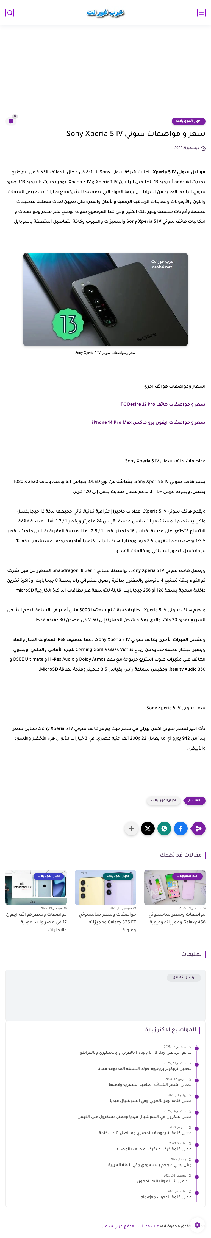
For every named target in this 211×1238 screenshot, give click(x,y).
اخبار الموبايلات (188, 121)
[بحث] (9, 13)
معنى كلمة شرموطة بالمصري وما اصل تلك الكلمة (145, 1133)
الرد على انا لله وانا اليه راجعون (164, 1182)
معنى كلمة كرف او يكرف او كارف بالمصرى (153, 1149)
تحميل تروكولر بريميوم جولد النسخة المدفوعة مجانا (144, 1069)
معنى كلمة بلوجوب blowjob (166, 1197)
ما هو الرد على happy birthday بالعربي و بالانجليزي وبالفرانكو (135, 1053)
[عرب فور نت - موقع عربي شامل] (105, 12)
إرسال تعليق (184, 978)
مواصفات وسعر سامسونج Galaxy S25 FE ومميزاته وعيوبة (107, 922)
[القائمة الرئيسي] (201, 13)
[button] (181, 828)
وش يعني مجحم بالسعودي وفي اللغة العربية (149, 1165)
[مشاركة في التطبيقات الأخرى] (131, 828)
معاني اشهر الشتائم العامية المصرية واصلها (150, 1085)
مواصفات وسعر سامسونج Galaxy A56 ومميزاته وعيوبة (177, 918)
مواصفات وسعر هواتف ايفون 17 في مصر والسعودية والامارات (36, 922)
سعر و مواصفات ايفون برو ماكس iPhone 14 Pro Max (149, 422)
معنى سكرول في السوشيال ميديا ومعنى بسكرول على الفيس (134, 1117)
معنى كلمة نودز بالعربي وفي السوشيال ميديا (150, 1101)
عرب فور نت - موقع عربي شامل (130, 1227)
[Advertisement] (105, 74)
